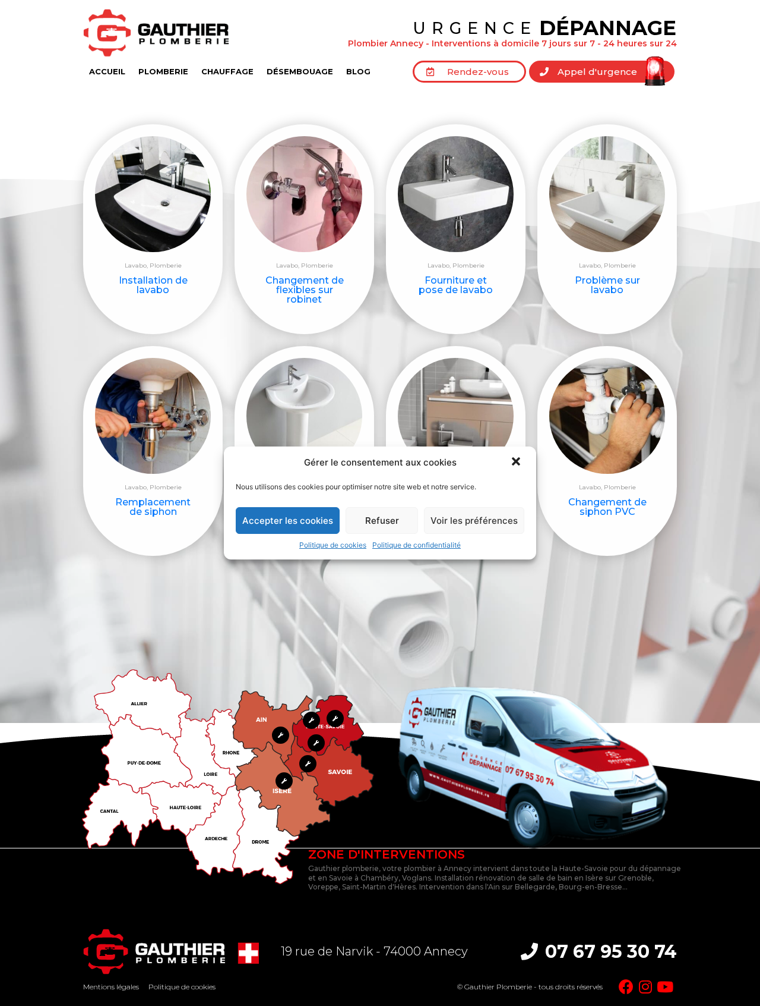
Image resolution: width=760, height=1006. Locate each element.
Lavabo (136, 265)
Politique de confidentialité (416, 544)
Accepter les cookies (287, 520)
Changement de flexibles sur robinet (304, 290)
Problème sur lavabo (607, 285)
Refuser (382, 520)
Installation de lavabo (153, 285)
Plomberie (163, 71)
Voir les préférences (474, 520)
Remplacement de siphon (153, 506)
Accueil (107, 71)
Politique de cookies (332, 544)
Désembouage (300, 71)
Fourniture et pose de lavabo (456, 285)
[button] (517, 462)
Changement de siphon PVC (607, 506)
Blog (358, 71)
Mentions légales (111, 986)
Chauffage (227, 71)
